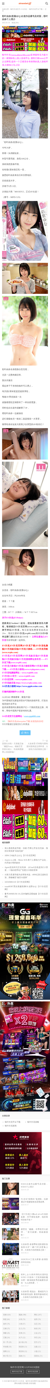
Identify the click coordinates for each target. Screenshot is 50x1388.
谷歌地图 (32, 1383)
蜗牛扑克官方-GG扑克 (25, 3)
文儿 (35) (22, 1329)
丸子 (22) (22, 1338)
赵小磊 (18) (23, 1342)
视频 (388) (22, 1315)
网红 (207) (38, 1315)
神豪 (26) (6, 1333)
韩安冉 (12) (23, 1351)
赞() (26, 733)
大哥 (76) (22, 1319)
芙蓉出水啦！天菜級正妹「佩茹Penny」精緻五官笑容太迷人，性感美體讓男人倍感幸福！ (12, 748)
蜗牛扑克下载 (17, 1371)
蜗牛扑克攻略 (33, 1122)
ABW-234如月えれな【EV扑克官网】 (21, 855)
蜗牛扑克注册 (33, 1371)
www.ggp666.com (32, 716)
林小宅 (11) (7, 1356)
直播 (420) (7, 1315)
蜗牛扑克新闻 (11, 1126)
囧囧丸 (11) (38, 1356)
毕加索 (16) (7, 1347)
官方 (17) (37, 1342)
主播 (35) (6, 1329)
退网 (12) (6, 1351)
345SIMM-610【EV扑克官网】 (18, 882)
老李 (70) (37, 1319)
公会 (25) (37, 1333)
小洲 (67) (22, 1324)
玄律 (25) (22, 1333)
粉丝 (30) (37, 1329)
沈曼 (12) (37, 1347)
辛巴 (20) (37, 1338)
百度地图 (25, 1383)
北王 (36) (37, 1324)
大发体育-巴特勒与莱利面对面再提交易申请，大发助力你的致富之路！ (37, 746)
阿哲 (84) (6, 1319)
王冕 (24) (6, 1338)
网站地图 (18, 1383)
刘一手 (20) (7, 1342)
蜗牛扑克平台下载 (35, 9)
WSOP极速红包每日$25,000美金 (15, 724)
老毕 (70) (6, 1324)
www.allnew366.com (21, 55)
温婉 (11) (22, 1356)
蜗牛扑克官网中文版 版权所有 (36, 1381)
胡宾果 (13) (23, 1347)
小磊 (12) (37, 1351)
